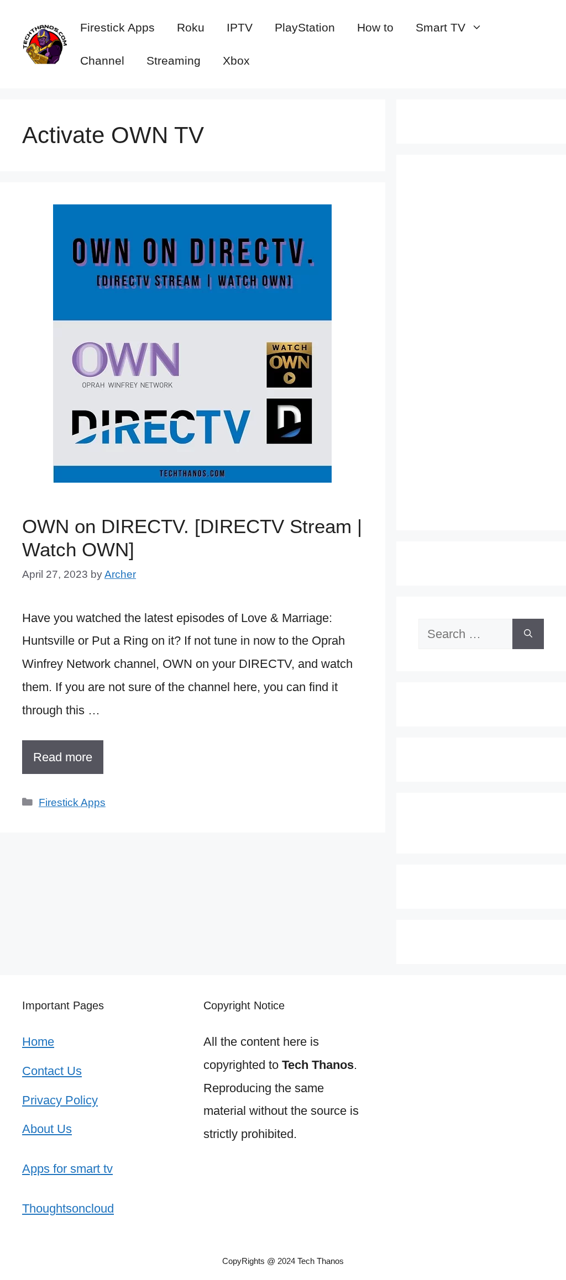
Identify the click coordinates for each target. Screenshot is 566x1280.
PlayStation (305, 27)
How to (375, 27)
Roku (191, 27)
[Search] (528, 634)
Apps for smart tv (67, 1169)
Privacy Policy (60, 1100)
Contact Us (52, 1071)
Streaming (173, 60)
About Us (47, 1129)
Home (38, 1042)
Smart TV (440, 27)
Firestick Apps (117, 27)
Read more (62, 757)
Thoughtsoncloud (68, 1208)
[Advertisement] (481, 342)
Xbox (236, 60)
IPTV (240, 27)
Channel (102, 60)
